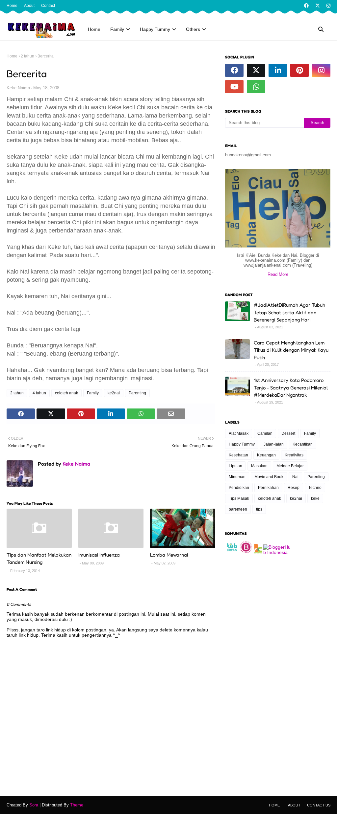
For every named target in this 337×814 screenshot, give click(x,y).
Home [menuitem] (94, 29)
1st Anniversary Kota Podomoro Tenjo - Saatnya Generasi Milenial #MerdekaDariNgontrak (291, 387)
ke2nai (114, 393)
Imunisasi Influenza (99, 555)
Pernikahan (268, 487)
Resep (293, 487)
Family (93, 393)
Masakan (259, 466)
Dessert (288, 433)
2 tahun (27, 56)
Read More (278, 274)
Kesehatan (238, 455)
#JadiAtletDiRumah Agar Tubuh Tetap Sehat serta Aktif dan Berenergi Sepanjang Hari (289, 312)
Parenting (137, 393)
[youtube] (234, 86)
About (29, 5)
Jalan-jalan (274, 444)
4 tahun (39, 393)
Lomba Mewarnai (169, 555)
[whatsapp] (256, 86)
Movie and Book (268, 476)
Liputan (235, 466)
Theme (76, 805)
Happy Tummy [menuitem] (155, 29)
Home (12, 5)
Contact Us (318, 805)
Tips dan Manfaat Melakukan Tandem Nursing (39, 558)
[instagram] (327, 5)
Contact (48, 5)
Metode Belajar (290, 466)
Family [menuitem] (117, 29)
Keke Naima (18, 87)
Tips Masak (239, 498)
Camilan (264, 433)
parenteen (238, 509)
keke (315, 498)
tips (259, 509)
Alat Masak (238, 433)
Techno (315, 487)
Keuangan (266, 455)
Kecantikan (303, 444)
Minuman (237, 476)
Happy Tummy (242, 444)
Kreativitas (294, 455)
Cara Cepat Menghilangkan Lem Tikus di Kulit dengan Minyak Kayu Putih (291, 350)
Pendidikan (239, 487)
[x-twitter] (318, 5)
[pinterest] (299, 70)
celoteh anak (66, 393)
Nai (295, 476)
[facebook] (306, 5)
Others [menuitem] (193, 29)
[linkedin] (278, 70)
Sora (33, 805)
